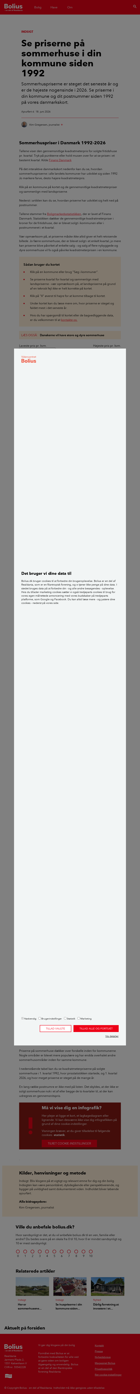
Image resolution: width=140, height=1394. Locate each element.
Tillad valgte (55, 1028)
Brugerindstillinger (51, 1018)
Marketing (86, 1018)
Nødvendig (30, 1018)
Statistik (70, 1018)
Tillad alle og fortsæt (96, 1028)
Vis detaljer (111, 1036)
